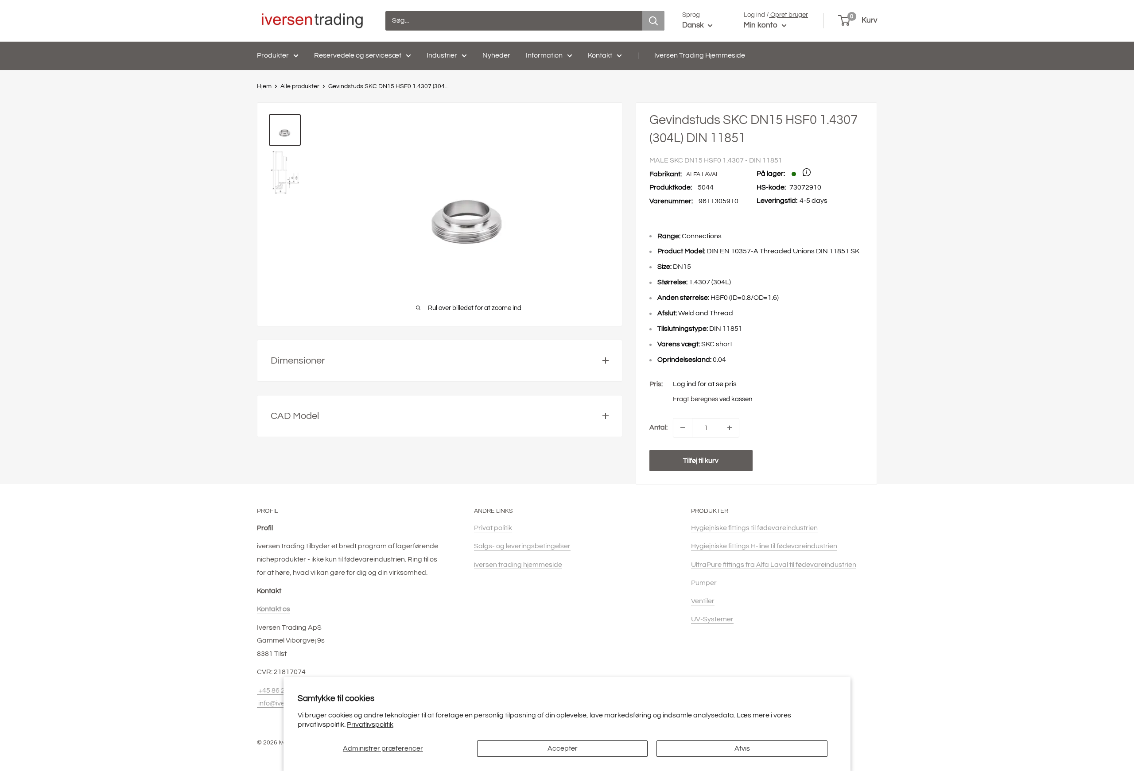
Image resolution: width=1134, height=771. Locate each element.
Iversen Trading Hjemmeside (699, 55)
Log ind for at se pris (705, 383)
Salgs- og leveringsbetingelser (522, 546)
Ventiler (703, 600)
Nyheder (496, 55)
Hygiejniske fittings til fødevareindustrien (754, 527)
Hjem (264, 86)
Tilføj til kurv (700, 460)
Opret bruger (788, 15)
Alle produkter (299, 86)
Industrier (442, 55)
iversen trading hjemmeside (518, 564)
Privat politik (493, 527)
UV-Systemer (712, 619)
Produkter (273, 55)
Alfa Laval (702, 174)
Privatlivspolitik (370, 724)
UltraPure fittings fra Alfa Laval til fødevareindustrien (773, 564)
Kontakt (600, 55)
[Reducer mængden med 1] (682, 427)
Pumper (704, 582)
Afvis (742, 748)
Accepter (563, 748)
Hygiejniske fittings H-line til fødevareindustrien (764, 546)
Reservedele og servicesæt (357, 55)
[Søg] (653, 21)
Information (544, 55)
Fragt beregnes (695, 399)
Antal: (658, 427)
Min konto (762, 25)
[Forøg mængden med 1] (729, 427)
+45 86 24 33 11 (282, 690)
